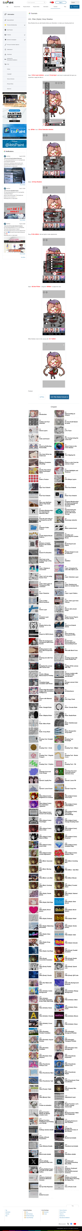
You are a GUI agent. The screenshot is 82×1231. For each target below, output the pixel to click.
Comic (45, 1214)
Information (7, 1212)
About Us (61, 1214)
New (27, 1212)
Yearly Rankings (29, 1217)
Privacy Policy (62, 1212)
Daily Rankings (29, 1214)
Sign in (60, 2)
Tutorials (7, 1214)
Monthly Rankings (30, 1215)
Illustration (46, 1212)
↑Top (72, 1205)
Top (6, 1210)
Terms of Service (63, 1210)
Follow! (14, 143)
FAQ (6, 1215)
